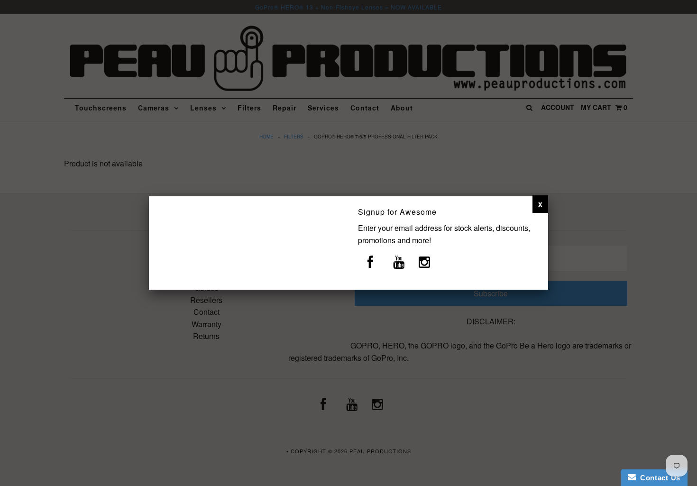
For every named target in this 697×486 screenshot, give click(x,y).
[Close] (540, 204)
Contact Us (658, 478)
